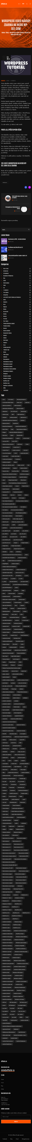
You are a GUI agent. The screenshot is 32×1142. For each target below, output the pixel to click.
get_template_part (6, 539)
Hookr (26, 554)
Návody (16, 309)
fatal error (12, 495)
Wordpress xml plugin (19, 999)
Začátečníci (16, 390)
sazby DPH (22, 739)
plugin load (23, 671)
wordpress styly (19, 984)
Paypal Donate (12, 662)
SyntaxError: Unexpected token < (9, 778)
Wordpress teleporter (7, 987)
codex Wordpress (6, 447)
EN (23, 4)
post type (13, 683)
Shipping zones (6, 748)
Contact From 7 (6, 450)
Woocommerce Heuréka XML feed (10, 865)
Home (3, 32)
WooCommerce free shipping (8, 862)
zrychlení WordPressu (7, 1044)
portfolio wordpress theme (23, 680)
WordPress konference (21, 948)
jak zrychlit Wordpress (7, 587)
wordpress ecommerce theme (20, 930)
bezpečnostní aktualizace (21, 426)
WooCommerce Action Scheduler (21, 850)
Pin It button (5, 665)
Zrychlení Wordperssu (21, 1041)
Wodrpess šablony (6, 832)
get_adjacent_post (6, 530)
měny (21, 614)
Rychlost (16, 335)
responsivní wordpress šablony (9, 727)
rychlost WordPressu (7, 736)
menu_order (14, 614)
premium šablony (16, 695)
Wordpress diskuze (6, 930)
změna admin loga (6, 1035)
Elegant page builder (13, 480)
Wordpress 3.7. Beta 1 (7, 897)
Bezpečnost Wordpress (7, 426)
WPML (16, 388)
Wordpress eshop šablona (21, 936)
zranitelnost (5, 1038)
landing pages (22, 599)
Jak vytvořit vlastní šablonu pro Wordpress (16, 297)
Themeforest (13, 784)
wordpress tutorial (17, 993)
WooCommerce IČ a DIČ (8, 868)
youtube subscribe (24, 1020)
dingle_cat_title (21, 465)
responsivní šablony (21, 724)
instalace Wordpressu (21, 569)
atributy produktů (13, 417)
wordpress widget (6, 996)
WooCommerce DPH (23, 856)
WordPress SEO (16, 380)
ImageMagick (5, 563)
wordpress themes (6, 993)
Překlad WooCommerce (22, 692)
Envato (4, 483)
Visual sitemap (6, 808)
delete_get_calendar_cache (8, 465)
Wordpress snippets (18, 978)
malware (12, 608)
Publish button (16, 706)
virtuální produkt (6, 805)
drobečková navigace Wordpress (9, 477)
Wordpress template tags (20, 987)
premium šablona (6, 695)
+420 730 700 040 (5, 1104)
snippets (23, 760)
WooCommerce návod (23, 871)
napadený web (6, 626)
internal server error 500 (7, 575)
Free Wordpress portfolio (21, 512)
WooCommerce (6, 841)
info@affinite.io (8, 1070)
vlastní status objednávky (17, 814)
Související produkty (7, 766)
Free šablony (16, 292)
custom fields (5, 456)
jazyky (16, 587)
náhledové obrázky (6, 623)
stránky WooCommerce (13, 772)
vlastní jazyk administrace (17, 808)
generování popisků (23, 524)
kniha (4, 593)
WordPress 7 (15, 918)
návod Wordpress (24, 635)
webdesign (23, 823)
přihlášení (25, 698)
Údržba (16, 352)
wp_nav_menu (22, 1011)
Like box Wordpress (7, 602)
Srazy (16, 345)
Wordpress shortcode (7, 975)
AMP (13, 414)
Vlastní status (5, 814)
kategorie (16, 590)
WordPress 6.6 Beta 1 (16, 915)
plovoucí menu (15, 671)
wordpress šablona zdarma (19, 966)
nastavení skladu (6, 632)
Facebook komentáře (17, 492)
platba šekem (5, 671)
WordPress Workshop (7, 999)
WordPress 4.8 (18, 909)
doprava (15, 468)
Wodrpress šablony (18, 832)
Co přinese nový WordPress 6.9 (15, 247)
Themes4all (11, 787)
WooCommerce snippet (7, 883)
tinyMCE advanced (13, 793)
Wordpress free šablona (7, 942)
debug (15, 462)
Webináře (16, 357)
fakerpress (5, 495)
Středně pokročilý (16, 347)
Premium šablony (16, 325)
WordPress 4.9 (16, 912)
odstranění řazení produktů (8, 653)
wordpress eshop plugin (7, 936)
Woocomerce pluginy (21, 838)
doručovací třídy (15, 471)
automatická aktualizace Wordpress (10, 420)
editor (4, 480)
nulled (22, 644)
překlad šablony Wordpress (8, 692)
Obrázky (16, 316)
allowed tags (23, 411)
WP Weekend (12, 1005)
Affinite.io (4, 4)
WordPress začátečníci (16, 385)
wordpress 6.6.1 (6, 918)
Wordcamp (20, 886)
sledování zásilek (21, 757)
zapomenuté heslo (6, 1029)
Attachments (16, 273)
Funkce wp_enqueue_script (17, 521)
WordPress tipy (16, 383)
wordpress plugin (16, 957)
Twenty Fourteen (12, 796)
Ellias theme (23, 480)
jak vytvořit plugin (6, 584)
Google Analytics (24, 542)
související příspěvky (24, 763)
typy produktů (5, 799)
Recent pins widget (6, 712)
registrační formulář (19, 715)
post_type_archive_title (7, 686)
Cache (16, 280)
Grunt (11, 551)
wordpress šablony (6, 969)
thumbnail (5, 790)
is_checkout (5, 578)
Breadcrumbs (19, 435)
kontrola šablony (17, 596)
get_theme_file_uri (6, 542)
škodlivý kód (5, 757)
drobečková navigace (24, 474)
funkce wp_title (6, 524)
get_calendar (25, 530)
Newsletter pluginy (19, 641)
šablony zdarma (13, 739)
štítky (4, 772)
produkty (16, 700)
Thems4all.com (21, 787)
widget (4, 826)
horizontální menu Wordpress (9, 557)
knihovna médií (12, 593)
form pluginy (21, 498)
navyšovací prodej (6, 638)
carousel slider (26, 438)
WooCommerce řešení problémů (16, 368)
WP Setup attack (13, 1002)
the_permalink (21, 781)
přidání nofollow (16, 698)
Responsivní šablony (16, 333)
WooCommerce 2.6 (6, 844)
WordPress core (16, 927)
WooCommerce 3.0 (6, 847)
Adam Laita (19, 402)
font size (14, 498)
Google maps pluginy (15, 545)
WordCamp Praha (6, 889)
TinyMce (4, 793)
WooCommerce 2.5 (16, 841)
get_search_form (13, 536)
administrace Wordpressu (8, 408)
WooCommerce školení (21, 880)
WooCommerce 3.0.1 (18, 847)
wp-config (14, 1017)
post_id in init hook (22, 683)
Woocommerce (17, 359)
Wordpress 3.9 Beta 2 (7, 903)
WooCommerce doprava (16, 361)
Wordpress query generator (8, 963)
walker (16, 823)
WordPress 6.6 (6, 915)
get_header (13, 533)
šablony (4, 739)
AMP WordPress (20, 414)
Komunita (16, 302)
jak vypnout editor (24, 581)
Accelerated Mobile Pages (8, 402)
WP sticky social (23, 1002)
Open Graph (5, 656)
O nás (2, 1082)
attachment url (23, 417)
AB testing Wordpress (21, 399)
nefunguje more (17, 638)
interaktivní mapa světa (7, 572)
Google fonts (5, 545)
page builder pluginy (15, 656)
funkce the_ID (5, 521)
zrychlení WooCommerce (8, 1041)
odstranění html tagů (7, 650)
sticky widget (23, 769)
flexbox (26, 495)
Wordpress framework (19, 939)
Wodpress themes (20, 829)
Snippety (17, 342)
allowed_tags (5, 414)
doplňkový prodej (6, 468)
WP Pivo (4, 1002)
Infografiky (16, 294)
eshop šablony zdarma (7, 486)
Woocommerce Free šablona (20, 859)
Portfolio (16, 318)
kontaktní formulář (6, 596)
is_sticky (4, 581)
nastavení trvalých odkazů (18, 632)
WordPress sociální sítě (7, 984)
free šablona (23, 507)
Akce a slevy (16, 268)
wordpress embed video (7, 933)
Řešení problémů (16, 330)
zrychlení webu (14, 1038)
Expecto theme (25, 486)
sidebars (12, 751)
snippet (16, 760)
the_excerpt (12, 781)
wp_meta (13, 1011)
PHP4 (20, 662)
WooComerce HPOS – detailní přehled (17, 239)
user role (4, 802)
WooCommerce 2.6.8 (18, 844)
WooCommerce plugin (7, 874)
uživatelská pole (13, 802)
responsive (5, 718)
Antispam (4, 417)
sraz (25, 766)
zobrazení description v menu (20, 1035)
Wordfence (18, 891)
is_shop (20, 578)
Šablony (16, 337)
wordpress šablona (6, 966)
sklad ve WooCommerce (20, 754)
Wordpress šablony (16, 378)
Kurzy (16, 304)
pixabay (20, 665)
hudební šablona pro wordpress (14, 560)
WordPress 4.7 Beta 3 (7, 909)
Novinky (16, 314)
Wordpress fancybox (7, 939)
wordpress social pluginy (21, 981)
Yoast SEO (5, 1020)
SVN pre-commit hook (18, 775)
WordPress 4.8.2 (6, 912)
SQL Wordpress (17, 766)
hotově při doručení (22, 557)
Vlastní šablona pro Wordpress (17, 811)
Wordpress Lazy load (7, 951)
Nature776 (5, 635)
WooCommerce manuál (16, 364)
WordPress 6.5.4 (26, 912)
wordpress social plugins (8, 981)
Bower (12, 435)
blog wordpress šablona (22, 429)
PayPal (4, 662)
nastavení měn (26, 626)
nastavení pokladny (6, 629)
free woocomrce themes (7, 512)
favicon (19, 495)
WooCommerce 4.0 (6, 850)
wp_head (12, 1008)
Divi (28, 465)
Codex (16, 285)
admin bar (27, 402)
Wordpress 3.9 (5, 900)
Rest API (4, 733)
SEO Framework (6, 745)
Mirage (24, 617)
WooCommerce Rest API (21, 877)
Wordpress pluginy (17, 376)
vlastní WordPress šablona (8, 817)
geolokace (5, 527)
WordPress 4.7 (15, 906)
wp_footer (5, 1008)
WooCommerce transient (21, 883)
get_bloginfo (16, 530)
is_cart (26, 575)
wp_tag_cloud (5, 1017)
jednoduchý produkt (7, 590)
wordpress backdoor (7, 921)
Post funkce (16, 321)
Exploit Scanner (6, 489)
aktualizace (5, 411)
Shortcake (15, 748)
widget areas (11, 826)
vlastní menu (5, 811)
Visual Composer (16, 805)
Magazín (16, 306)
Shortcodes (16, 340)
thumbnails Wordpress (23, 790)
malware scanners (21, 608)
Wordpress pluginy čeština (19, 960)
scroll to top (13, 742)
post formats (5, 683)
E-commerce (16, 290)
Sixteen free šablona (7, 754)
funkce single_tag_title (17, 518)
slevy (4, 760)
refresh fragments (17, 712)
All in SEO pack (14, 411)
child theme (19, 444)
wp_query (12, 1014)
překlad (21, 689)
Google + (16, 542)
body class (5, 435)
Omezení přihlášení (21, 653)
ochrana (22, 647)
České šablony (16, 283)
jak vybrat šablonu (13, 581)
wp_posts (4, 1014)
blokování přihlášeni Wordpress (16, 432)
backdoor (22, 420)
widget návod (20, 826)
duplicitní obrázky (23, 477)
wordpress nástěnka (7, 954)
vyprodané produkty (7, 820)
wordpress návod (18, 954)
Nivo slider (15, 644)
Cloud (2, 1079)
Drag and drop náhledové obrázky (9, 474)
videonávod (22, 802)
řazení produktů (6, 709)
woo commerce (6, 835)
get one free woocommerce (16, 527)
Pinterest (13, 665)
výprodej (16, 820)
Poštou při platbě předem (21, 686)
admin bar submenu (7, 405)
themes (4, 787)
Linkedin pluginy (17, 602)
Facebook (5, 1139)
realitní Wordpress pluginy (18, 709)
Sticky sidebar (14, 769)
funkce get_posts (6, 518)
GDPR (13, 524)
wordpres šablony (6, 894)
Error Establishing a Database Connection (17, 483)
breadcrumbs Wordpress (8, 438)
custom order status (15, 456)
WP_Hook (20, 1008)
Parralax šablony (6, 659)
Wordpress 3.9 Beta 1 (16, 900)
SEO (20, 742)
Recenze (16, 328)
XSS (27, 1017)
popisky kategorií (6, 677)
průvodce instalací (6, 706)
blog (12, 429)
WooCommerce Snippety (16, 371)
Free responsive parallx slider (9, 504)
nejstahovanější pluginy (7, 641)
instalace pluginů (15, 563)
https (4, 560)
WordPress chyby (16, 924)
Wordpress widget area (18, 996)
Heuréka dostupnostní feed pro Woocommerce (12, 554)
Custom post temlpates (7, 459)
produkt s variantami (7, 700)
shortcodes (5, 751)
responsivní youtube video (8, 730)
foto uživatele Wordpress (8, 501)
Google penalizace (6, 548)
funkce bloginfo (19, 515)
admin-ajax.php (17, 405)
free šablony (5, 509)
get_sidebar (23, 536)
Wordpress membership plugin (21, 951)
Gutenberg (18, 551)
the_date (4, 781)
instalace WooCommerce (8, 569)
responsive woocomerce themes (9, 721)
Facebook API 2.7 (6, 492)
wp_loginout (5, 1011)
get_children (5, 533)
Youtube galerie (14, 1020)
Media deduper (16, 611)
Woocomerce (15, 835)
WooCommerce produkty (8, 877)
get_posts (5, 536)
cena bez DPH (5, 441)
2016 (4, 399)
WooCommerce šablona (7, 880)
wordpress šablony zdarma (19, 969)
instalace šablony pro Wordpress (9, 566)
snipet (9, 760)
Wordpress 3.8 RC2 (19, 897)
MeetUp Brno (5, 614)
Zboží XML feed (22, 1032)
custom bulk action (24, 453)
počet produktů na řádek (17, 674)
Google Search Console (19, 548)
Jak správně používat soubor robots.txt (17, 255)
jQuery (16, 299)
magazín (22, 605)
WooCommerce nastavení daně (9, 871)
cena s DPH (14, 441)
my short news (25, 620)
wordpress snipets (18, 975)
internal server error (20, 572)
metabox (4, 617)
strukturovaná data (6, 775)
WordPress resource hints (22, 963)
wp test (4, 1005)
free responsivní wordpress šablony (10, 507)
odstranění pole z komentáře (20, 650)
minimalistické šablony (14, 617)
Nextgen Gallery (6, 644)
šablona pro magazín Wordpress (21, 736)
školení (12, 757)
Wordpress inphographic (8, 948)
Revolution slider (13, 733)
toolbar (4, 796)
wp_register (20, 1014)
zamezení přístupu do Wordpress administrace (12, 1026)
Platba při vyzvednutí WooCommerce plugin (11, 668)
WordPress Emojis (20, 933)
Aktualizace (16, 271)
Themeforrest (22, 784)
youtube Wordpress (6, 1023)
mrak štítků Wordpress (7, 620)
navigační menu (14, 635)
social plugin (5, 763)
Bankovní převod (6, 423)
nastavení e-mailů (16, 626)
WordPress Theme (21, 990)
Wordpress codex (6, 927)
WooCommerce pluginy (16, 366)
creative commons (16, 450)
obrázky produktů (13, 647)
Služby (2, 1089)
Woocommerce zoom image (8, 886)
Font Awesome (6, 498)
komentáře (20, 593)
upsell (24, 799)
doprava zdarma (23, 468)
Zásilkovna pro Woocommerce (9, 1032)
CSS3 (15, 453)
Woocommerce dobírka (23, 853)
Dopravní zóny (5, 471)
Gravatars (5, 551)
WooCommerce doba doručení (9, 853)
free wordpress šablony (7, 515)
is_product (13, 578)
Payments (25, 659)
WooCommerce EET (7, 859)
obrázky (4, 647)
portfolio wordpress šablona (8, 680)
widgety (11, 829)
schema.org (5, 742)
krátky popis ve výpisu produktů (9, 599)
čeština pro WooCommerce (8, 444)
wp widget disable (22, 1005)
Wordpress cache (6, 924)
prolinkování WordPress (19, 703)
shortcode (22, 748)
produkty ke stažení (6, 703)
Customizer (18, 459)
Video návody (16, 354)
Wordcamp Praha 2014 (18, 889)
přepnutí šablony (6, 698)
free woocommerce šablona (17, 509)
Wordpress (3, 80)
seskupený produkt (17, 745)
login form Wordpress (7, 605)
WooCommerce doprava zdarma (9, 856)
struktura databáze (25, 772)
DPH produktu (25, 471)
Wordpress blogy (18, 921)
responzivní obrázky (21, 730)
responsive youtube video (8, 724)
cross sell (25, 450)
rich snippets (22, 733)
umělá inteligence (15, 799)
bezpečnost (15, 423)
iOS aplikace (18, 575)
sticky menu (5, 769)
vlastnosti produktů (21, 817)
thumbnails (12, 790)
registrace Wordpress (7, 715)
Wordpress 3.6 (24, 894)
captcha (17, 438)
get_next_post (23, 533)
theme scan (5, 784)
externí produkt (16, 489)
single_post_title (21, 751)
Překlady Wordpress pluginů (16, 323)
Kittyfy (23, 590)
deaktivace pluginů (6, 462)
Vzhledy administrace (7, 823)
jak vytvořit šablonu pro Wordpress (20, 584)
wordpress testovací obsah (8, 990)
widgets (4, 829)
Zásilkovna (16, 1029)
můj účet (17, 620)
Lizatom (26, 602)
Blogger (4, 432)
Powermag (14, 689)
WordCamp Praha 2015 (7, 891)
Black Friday (5, 429)
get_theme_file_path (18, 539)
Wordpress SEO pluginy (18, 972)
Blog (7, 32)
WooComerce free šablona (8, 838)
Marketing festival (6, 611)
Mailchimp (5, 608)
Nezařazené (16, 311)
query (24, 706)
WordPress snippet (6, 978)
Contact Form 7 (16, 447)
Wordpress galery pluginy (21, 942)
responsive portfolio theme (16, 718)
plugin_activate (6, 674)
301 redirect (10, 399)
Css (16, 287)
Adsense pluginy (20, 408)
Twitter (21, 796)
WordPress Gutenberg (7, 945)
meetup (24, 611)
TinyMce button (24, 793)
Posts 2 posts (5, 689)
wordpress (16, 894)
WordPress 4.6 (6, 906)
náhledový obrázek (18, 623)
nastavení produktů (18, 629)
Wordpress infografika (19, 945)
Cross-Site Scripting (7, 453)
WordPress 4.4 (18, 903)
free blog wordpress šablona (22, 501)
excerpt (17, 486)
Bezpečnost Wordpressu (16, 275)
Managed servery (25, 1139)
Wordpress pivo (6, 957)
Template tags (16, 349)
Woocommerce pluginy (20, 874)
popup (14, 677)
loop (16, 605)
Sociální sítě (13, 763)
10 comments (13, 80)
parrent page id (16, 659)
